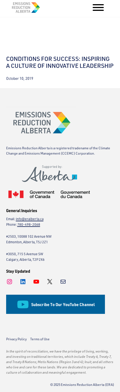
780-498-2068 (28, 224)
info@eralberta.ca (30, 219)
